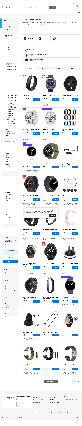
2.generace (9, 40)
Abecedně (72, 68)
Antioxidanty (8, 198)
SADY (7, 232)
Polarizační (8, 38)
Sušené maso (8, 200)
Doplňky (7, 214)
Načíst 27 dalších (50, 381)
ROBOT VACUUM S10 (11, 85)
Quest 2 (9, 184)
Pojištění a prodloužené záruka (66, 412)
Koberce (7, 153)
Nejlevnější (44, 68)
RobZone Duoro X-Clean (11, 125)
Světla (7, 161)
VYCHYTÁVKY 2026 (8, 29)
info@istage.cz (20, 399)
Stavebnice (7, 164)
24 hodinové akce (8, 23)
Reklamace (52, 399)
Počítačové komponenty (10, 131)
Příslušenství (9, 182)
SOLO (7, 234)
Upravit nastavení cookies (23, 417)
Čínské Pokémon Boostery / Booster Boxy (12, 208)
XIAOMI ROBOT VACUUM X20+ (11, 101)
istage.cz (19, 404)
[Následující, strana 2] (74, 381)
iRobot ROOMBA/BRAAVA (11, 119)
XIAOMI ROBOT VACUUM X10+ (11, 98)
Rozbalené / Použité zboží (9, 225)
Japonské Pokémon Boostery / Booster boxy (12, 211)
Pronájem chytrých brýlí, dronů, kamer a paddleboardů (10, 241)
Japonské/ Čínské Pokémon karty (11, 206)
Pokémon (6, 203)
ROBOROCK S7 (10, 111)
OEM (6, 310)
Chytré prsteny (8, 147)
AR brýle (7, 189)
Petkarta (7, 230)
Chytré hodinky (8, 143)
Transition (7, 45)
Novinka (7, 286)
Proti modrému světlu (9, 51)
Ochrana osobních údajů (38, 404)
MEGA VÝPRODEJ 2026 (9, 290)
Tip (6, 288)
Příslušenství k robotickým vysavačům (10, 64)
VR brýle (7, 180)
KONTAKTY (4, 3)
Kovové (7, 168)
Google (6, 307)
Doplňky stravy (7, 192)
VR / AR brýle (7, 177)
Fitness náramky (9, 145)
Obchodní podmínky (19, 412)
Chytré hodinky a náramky (9, 141)
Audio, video (7, 138)
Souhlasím (53, 215)
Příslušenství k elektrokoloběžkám (12, 219)
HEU (6, 293)
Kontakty (35, 397)
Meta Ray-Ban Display (10, 57)
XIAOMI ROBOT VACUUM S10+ (11, 90)
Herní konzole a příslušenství (11, 133)
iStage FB (19, 402)
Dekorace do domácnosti (9, 151)
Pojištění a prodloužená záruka (55, 402)
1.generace (9, 42)
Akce (6, 284)
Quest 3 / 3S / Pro (11, 186)
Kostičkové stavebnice (10, 166)
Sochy (7, 155)
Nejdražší (58, 68)
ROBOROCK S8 (10, 115)
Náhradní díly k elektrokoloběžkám (12, 221)
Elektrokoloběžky (8, 217)
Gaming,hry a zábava (8, 129)
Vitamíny (7, 196)
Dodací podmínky (37, 402)
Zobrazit (36, 99)
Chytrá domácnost (8, 172)
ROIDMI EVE (9, 117)
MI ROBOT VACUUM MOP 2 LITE (12, 76)
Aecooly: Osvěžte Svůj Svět (9, 26)
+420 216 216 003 (21, 401)
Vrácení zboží (48, 412)
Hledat (53, 7)
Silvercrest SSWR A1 (10, 121)
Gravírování (7, 32)
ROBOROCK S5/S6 (10, 109)
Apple (6, 302)
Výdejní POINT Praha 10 (38, 399)
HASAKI (6, 228)
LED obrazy (8, 157)
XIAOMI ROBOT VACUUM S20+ (11, 93)
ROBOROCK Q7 (10, 113)
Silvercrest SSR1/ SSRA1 (11, 123)
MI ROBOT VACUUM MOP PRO (11, 80)
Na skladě (7, 283)
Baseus (6, 303)
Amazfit (7, 300)
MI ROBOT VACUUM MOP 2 (12, 78)
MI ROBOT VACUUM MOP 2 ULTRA (12, 67)
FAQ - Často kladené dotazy (55, 397)
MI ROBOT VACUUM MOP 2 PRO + (12, 70)
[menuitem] (7, 12)
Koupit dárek (10, 261)
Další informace (50, 212)
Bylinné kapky (8, 194)
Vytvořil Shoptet (77, 417)
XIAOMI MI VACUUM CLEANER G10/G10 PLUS (11, 107)
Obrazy (7, 159)
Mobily (6, 174)
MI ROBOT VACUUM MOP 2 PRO (12, 73)
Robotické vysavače (8, 61)
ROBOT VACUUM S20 (11, 87)
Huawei (7, 309)
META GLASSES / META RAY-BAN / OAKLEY (11, 36)
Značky (6, 244)
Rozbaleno (7, 292)
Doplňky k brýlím (9, 53)
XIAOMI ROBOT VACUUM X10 (12, 95)
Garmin (6, 305)
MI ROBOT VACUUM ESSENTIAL (10, 83)
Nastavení (29, 214)
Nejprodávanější (29, 68)
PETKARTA (7, 237)
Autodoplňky (8, 135)
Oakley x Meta (8, 55)
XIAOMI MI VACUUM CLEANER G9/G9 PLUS (11, 104)
